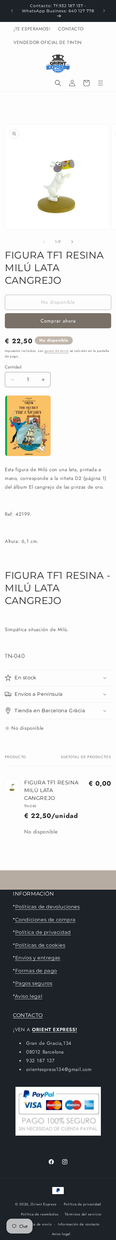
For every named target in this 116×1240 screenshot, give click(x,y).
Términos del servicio (83, 1214)
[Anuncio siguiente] (104, 11)
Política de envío (37, 1224)
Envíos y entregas (37, 958)
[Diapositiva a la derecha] (72, 242)
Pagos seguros (34, 983)
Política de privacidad (43, 932)
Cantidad (13, 367)
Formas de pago (36, 971)
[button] (58, 83)
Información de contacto (79, 1224)
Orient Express (43, 1204)
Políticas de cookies (40, 945)
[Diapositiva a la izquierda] (44, 242)
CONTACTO (28, 1015)
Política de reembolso (40, 1214)
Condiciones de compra (45, 920)
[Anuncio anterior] (12, 11)
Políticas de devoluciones (47, 907)
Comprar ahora (58, 320)
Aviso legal (29, 996)
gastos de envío (56, 350)
